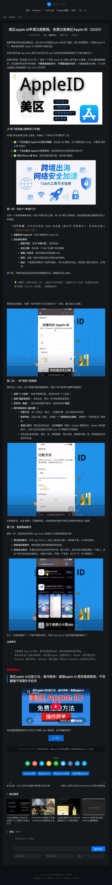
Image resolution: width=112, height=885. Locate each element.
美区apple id (44, 773)
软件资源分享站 (56, 4)
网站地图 (68, 875)
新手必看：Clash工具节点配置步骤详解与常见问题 (28, 785)
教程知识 (12, 17)
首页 (28, 10)
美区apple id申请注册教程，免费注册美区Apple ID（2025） (56, 29)
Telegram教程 (62, 10)
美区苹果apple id (80, 773)
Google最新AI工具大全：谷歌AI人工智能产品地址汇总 (18, 820)
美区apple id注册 (61, 773)
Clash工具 (49, 10)
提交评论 (98, 849)
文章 (73, 10)
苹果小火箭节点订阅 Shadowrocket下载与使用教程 (83, 785)
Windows (37, 10)
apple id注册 (29, 773)
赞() (56, 738)
